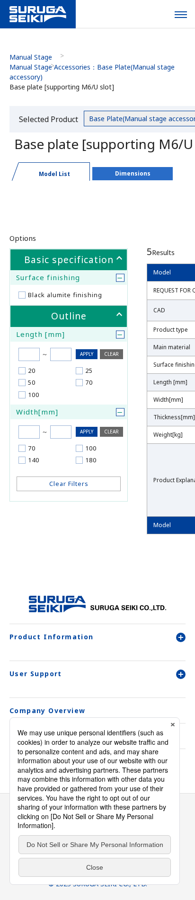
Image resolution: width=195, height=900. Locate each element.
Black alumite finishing (65, 295)
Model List (54, 174)
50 (31, 382)
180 (91, 460)
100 (33, 394)
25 (89, 370)
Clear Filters (69, 483)
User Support (35, 673)
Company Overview (47, 710)
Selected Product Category (48, 121)
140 (33, 460)
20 (31, 370)
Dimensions (133, 173)
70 (89, 382)
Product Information (51, 636)
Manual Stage (30, 57)
